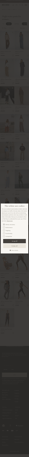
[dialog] (14, 228)
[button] (14, 250)
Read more (10, 221)
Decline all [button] (14, 246)
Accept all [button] (14, 241)
